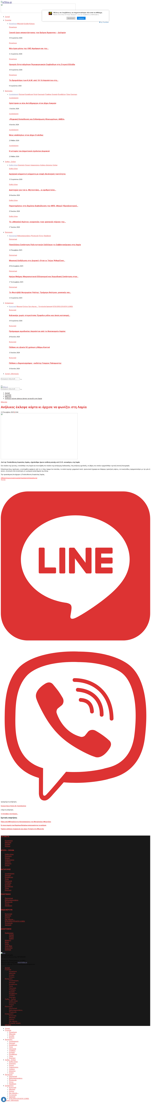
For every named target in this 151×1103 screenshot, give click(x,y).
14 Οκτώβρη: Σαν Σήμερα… (9, 814)
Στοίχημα (8, 949)
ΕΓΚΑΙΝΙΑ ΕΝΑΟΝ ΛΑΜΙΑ (15, 921)
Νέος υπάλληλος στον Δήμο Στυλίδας (26, 135)
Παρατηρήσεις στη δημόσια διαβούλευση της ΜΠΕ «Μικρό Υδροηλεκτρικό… (43, 206)
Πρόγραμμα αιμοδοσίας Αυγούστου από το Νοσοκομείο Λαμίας (37, 331)
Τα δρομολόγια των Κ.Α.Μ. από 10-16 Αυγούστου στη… (33, 80)
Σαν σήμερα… (9, 919)
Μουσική (8, 916)
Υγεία (7, 879)
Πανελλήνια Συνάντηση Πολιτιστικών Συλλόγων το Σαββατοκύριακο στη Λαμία (45, 245)
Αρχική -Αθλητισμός (12, 374)
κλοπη (27, 478)
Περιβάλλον (9, 886)
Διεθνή (11, 938)
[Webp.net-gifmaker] (38, 12)
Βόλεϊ (7, 942)
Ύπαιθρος (8, 883)
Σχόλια (7, 865)
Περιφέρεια (13, 27)
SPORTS (8, 1025)
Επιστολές (8, 856)
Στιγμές (7, 858)
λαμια (31, 478)
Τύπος (7, 888)
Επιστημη (8, 890)
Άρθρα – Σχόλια (10, 161)
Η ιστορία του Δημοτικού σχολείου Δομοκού (29, 151)
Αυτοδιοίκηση (13, 98)
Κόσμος (7, 846)
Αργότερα (71, 18)
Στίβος (7, 944)
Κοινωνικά (12, 310)
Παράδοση (8, 905)
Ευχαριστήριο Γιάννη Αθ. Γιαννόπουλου (13, 806)
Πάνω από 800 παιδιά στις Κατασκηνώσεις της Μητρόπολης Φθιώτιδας (26, 822)
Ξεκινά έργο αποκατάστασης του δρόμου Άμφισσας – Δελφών (37, 32)
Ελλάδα (7, 844)
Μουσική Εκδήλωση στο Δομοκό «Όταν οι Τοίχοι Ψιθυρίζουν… (37, 260)
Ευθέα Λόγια (13, 168)
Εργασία (7, 884)
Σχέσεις (7, 917)
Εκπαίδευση (9, 877)
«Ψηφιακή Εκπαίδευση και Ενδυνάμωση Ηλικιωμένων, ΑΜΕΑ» (37, 119)
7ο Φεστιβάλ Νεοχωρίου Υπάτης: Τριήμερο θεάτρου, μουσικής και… (40, 292)
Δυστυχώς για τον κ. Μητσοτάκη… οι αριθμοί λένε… (32, 190)
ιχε (11, 478)
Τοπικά (11, 935)
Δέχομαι (81, 18)
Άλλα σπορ (8, 948)
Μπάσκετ (8, 940)
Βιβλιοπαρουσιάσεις (11, 900)
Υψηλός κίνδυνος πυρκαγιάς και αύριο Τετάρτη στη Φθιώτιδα (22, 829)
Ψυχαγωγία (8, 902)
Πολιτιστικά (13, 239)
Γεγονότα (8, 20)
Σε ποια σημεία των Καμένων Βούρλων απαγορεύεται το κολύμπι (23, 825)
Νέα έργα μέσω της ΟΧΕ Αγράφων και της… (29, 48)
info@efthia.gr (22, 962)
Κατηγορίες (8, 91)
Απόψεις (8, 862)
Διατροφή (8, 925)
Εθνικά (11, 937)
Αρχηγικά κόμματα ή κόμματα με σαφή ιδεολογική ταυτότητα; (37, 174)
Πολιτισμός (9, 232)
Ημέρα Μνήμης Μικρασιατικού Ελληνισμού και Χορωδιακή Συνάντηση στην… (43, 276)
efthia (2, 478)
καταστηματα (21, 478)
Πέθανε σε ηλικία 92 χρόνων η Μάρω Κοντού (29, 347)
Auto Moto (8, 946)
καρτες (14, 478)
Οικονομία (8, 881)
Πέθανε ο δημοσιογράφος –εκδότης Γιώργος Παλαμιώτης (35, 363)
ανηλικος (7, 478)
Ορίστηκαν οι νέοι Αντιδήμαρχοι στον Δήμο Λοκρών (32, 103)
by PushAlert (105, 22)
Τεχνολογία (8, 923)
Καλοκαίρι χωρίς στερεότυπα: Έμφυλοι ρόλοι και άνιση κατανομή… (39, 315)
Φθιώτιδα (4, 402)
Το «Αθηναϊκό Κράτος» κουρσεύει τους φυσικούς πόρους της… (37, 222)
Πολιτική (8, 875)
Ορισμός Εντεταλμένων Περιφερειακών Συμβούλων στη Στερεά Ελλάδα (42, 64)
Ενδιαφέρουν (9, 303)
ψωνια (35, 478)
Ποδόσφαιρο (9, 933)
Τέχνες (7, 904)
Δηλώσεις (8, 863)
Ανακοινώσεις (9, 860)
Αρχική (7, 17)
